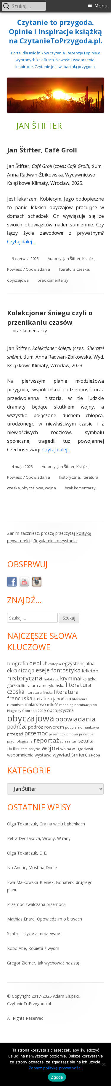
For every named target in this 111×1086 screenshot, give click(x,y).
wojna (50, 488)
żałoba (94, 755)
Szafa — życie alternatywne (33, 933)
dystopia (54, 664)
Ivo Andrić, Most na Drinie (32, 867)
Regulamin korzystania (55, 540)
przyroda (86, 734)
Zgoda (57, 1077)
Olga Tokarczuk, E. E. (27, 853)
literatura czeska (74, 269)
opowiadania (75, 718)
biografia (17, 663)
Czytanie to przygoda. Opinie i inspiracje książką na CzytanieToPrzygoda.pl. (55, 31)
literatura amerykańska (43, 685)
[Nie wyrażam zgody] (104, 1064)
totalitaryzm (30, 749)
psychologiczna (20, 741)
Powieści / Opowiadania (28, 269)
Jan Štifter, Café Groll (42, 149)
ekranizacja (21, 670)
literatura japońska (52, 699)
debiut (38, 663)
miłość (52, 704)
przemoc (36, 733)
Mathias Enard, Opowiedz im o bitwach (44, 919)
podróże (17, 726)
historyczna (69, 477)
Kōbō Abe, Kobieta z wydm (33, 948)
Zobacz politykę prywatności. (56, 1067)
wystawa (43, 755)
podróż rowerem (46, 727)
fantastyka (66, 670)
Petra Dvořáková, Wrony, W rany (38, 838)
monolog (66, 705)
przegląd (15, 734)
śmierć (79, 754)
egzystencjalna (78, 663)
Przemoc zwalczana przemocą (36, 904)
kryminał (70, 678)
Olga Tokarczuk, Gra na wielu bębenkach (46, 824)
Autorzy (55, 258)
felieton (90, 671)
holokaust (51, 679)
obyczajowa (18, 280)
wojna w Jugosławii (76, 748)
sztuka (86, 740)
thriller (13, 748)
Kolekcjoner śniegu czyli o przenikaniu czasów (49, 317)
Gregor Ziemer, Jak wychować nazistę (43, 963)
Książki (88, 258)
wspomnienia (20, 755)
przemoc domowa (63, 734)
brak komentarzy (53, 280)
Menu (100, 6)
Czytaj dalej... (23, 241)
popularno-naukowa (82, 727)
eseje (43, 670)
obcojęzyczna (60, 710)
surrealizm (68, 741)
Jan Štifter (72, 258)
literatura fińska (39, 692)
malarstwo (35, 704)
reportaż (46, 740)
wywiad (61, 754)
